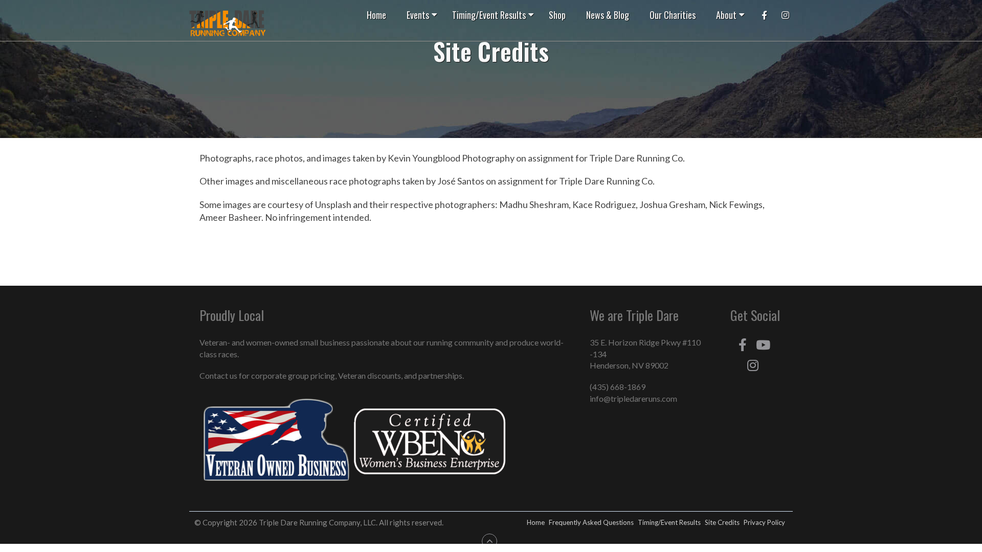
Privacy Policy (764, 522)
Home (536, 522)
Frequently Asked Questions (591, 522)
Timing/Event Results (669, 522)
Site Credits (722, 522)
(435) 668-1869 (617, 387)
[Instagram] (753, 365)
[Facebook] (742, 345)
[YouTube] (763, 345)
